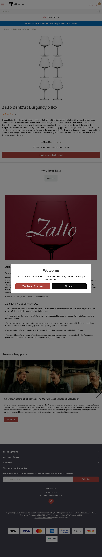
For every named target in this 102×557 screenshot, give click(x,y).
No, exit (69, 286)
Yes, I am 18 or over (32, 286)
